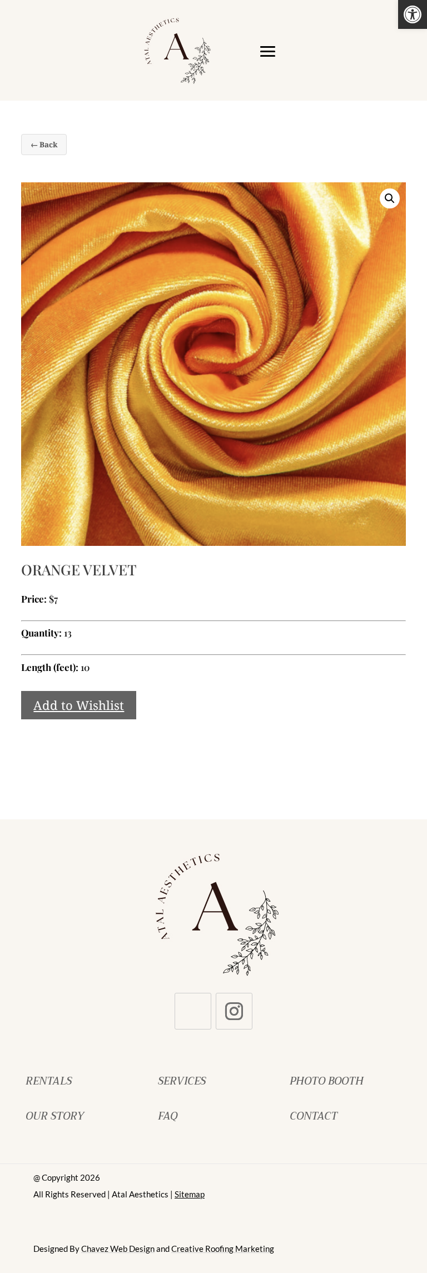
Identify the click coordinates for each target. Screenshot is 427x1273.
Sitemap (190, 1194)
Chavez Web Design (118, 1249)
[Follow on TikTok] (193, 1011)
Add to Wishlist (78, 705)
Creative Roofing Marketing (222, 1249)
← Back (44, 145)
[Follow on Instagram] (234, 1011)
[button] (412, 14)
